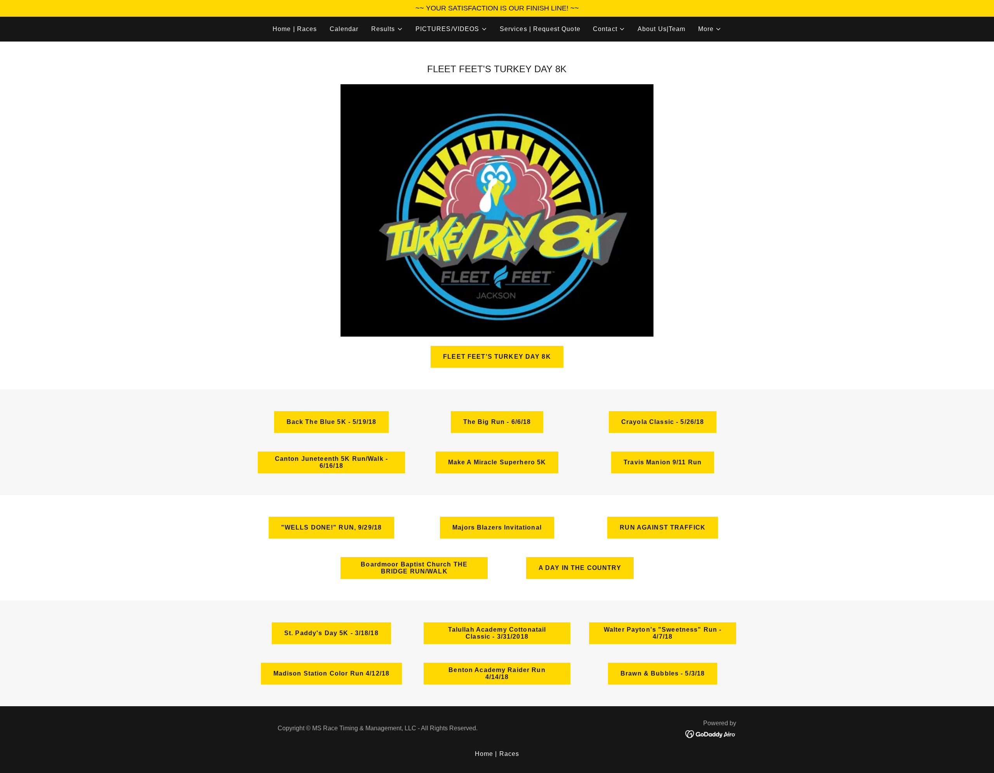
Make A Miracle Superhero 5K (497, 462)
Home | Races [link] (295, 29)
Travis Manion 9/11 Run (663, 462)
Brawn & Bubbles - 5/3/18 (662, 673)
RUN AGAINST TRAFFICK (663, 527)
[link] (710, 733)
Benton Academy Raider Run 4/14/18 (496, 673)
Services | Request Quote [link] (540, 29)
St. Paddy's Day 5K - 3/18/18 (331, 633)
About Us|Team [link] (662, 29)
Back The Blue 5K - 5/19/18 (332, 422)
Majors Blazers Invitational (497, 527)
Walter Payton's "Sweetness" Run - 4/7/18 (663, 633)
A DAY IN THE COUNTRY (580, 568)
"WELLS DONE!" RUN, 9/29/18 (331, 527)
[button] (387, 29)
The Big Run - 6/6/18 (497, 422)
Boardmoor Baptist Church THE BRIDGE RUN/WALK (414, 568)
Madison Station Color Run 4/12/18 (331, 673)
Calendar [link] (344, 29)
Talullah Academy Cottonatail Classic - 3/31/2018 (497, 633)
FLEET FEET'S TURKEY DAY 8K (497, 356)
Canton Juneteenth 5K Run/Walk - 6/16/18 (331, 462)
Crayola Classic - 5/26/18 (662, 422)
